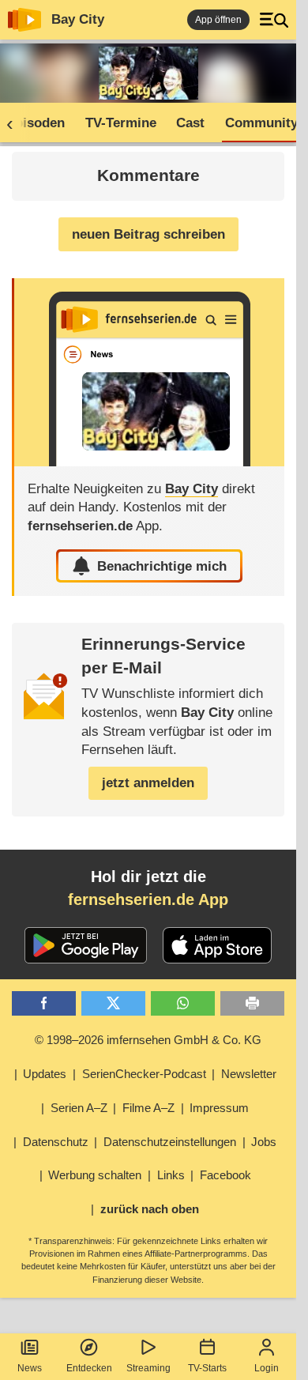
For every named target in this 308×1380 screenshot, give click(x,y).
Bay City (77, 19)
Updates (44, 1073)
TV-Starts (207, 1368)
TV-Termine (120, 122)
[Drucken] (252, 1003)
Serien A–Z (79, 1107)
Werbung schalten (94, 1175)
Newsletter (248, 1073)
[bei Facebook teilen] (44, 1003)
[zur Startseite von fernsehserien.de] (24, 20)
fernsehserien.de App (148, 899)
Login (266, 1368)
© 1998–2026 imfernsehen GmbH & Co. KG (148, 1039)
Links (171, 1175)
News (29, 1368)
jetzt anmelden (148, 782)
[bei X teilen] (113, 1003)
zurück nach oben (149, 1209)
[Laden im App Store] (217, 945)
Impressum (219, 1107)
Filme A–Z (148, 1107)
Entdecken (89, 1368)
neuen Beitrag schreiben (148, 234)
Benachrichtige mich (162, 566)
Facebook (225, 1175)
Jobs (263, 1141)
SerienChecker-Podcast (144, 1073)
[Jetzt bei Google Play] (85, 945)
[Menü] (274, 19)
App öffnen (218, 19)
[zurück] (15, 123)
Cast (190, 122)
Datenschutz (55, 1141)
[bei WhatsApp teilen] (183, 1003)
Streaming (148, 1368)
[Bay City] (149, 372)
